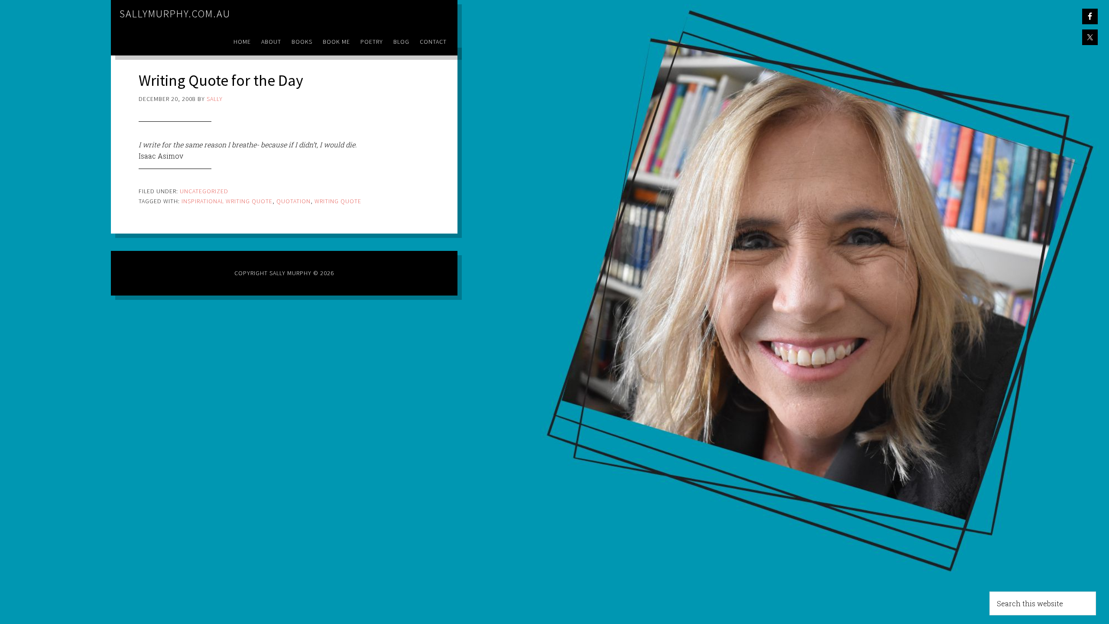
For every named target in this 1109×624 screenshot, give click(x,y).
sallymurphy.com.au (175, 13)
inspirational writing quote (227, 201)
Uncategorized (204, 191)
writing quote (338, 201)
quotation (293, 201)
